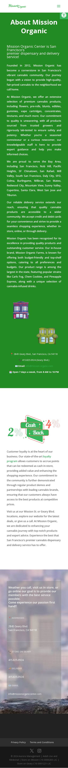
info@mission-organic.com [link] (39, 365)
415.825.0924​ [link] (16, 677)
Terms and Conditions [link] (42, 742)
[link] (64, 15)
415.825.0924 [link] (16, 660)
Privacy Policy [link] (18, 742)
